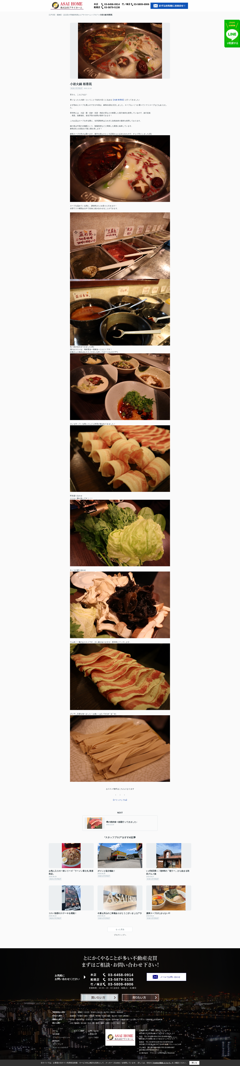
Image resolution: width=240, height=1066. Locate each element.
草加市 (93, 1012)
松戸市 (106, 1012)
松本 (120, 1016)
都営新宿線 (80, 1019)
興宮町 (125, 1016)
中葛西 (80, 1016)
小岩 (71, 1023)
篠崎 (102, 1023)
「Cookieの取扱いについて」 (162, 1063)
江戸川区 (73, 1012)
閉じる (194, 1063)
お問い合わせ (93, 1031)
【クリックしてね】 (120, 800)
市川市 (99, 1012)
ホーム (55, 1031)
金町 (108, 1016)
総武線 (72, 1019)
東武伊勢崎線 (99, 1019)
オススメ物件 (79, 1031)
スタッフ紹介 (93, 1037)
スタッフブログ (76, 88)
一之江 (112, 1023)
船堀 (104, 1016)
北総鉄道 (149, 1019)
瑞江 (118, 1023)
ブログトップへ (120, 935)
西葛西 (91, 1016)
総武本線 (115, 1019)
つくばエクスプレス (137, 1019)
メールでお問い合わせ (170, 977)
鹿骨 (86, 1016)
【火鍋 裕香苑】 (118, 100)
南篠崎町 (73, 1016)
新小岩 (114, 1016)
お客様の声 (92, 1034)
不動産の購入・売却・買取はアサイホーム (154, 1030)
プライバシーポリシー (61, 1037)
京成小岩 (91, 1023)
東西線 (108, 1019)
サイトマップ (57, 1044)
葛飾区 (80, 1012)
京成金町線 (158, 1019)
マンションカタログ (60, 1047)
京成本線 (89, 1019)
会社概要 (56, 1034)
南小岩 (98, 1016)
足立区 (86, 1012)
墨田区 (112, 1012)
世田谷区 (120, 1012)
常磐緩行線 (124, 1019)
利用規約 (56, 1041)
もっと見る (120, 929)
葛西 (97, 1023)
